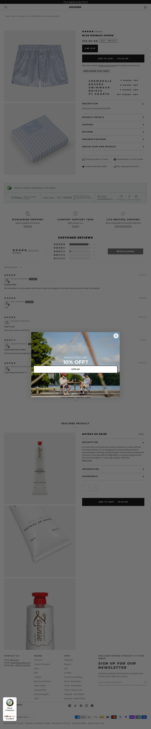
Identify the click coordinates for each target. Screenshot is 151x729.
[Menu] (15, 699)
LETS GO (75, 369)
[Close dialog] (116, 335)
